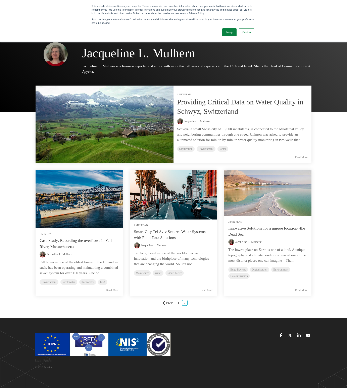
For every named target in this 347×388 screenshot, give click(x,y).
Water (222, 148)
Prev (169, 303)
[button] (281, 335)
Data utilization (239, 276)
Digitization (186, 148)
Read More (301, 157)
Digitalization (259, 269)
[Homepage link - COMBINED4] (102, 354)
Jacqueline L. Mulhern (59, 254)
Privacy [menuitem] (47, 360)
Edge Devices (238, 269)
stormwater (87, 282)
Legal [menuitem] (38, 360)
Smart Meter (174, 273)
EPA (102, 282)
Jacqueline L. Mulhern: (197, 121)
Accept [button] (229, 32)
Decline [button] (246, 32)
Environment (206, 148)
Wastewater (68, 282)
